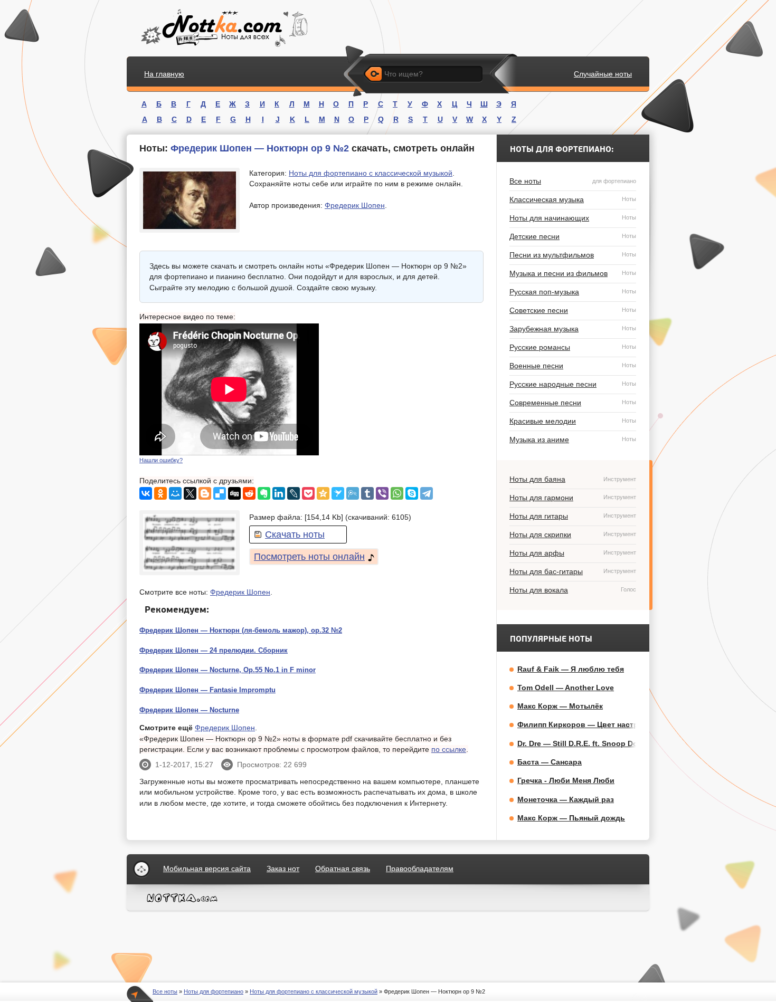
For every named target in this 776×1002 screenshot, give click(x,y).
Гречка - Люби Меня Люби (565, 780)
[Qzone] (323, 493)
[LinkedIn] (278, 493)
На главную (164, 74)
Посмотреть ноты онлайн (309, 556)
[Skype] (411, 493)
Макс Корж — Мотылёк (560, 706)
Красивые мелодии (572, 421)
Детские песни (572, 236)
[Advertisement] (404, 389)
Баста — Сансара (549, 762)
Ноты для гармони (572, 497)
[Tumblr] (367, 493)
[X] (190, 493)
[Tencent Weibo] (352, 493)
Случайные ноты (603, 74)
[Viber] (382, 493)
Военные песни (572, 365)
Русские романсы (572, 347)
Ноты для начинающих (572, 218)
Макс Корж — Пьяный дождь (571, 818)
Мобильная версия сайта (207, 868)
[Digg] (234, 493)
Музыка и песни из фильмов (572, 273)
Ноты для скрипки (572, 534)
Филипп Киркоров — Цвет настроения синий (601, 724)
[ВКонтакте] (145, 493)
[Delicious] (219, 493)
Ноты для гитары (572, 516)
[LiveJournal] (293, 493)
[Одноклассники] (160, 493)
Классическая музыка (572, 199)
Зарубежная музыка (572, 329)
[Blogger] (204, 493)
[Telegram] (426, 493)
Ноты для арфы (572, 553)
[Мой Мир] (175, 493)
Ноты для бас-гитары (572, 571)
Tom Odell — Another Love (565, 687)
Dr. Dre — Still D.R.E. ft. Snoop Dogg (582, 743)
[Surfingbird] (338, 493)
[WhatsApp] (397, 493)
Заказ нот (283, 868)
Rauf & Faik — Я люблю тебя (570, 669)
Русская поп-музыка (572, 292)
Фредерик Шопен (355, 205)
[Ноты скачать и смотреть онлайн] (223, 28)
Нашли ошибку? (161, 460)
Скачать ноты (295, 534)
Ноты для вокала (572, 590)
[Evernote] (264, 493)
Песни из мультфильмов (572, 255)
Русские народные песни (572, 384)
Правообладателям (419, 868)
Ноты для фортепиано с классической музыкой (370, 173)
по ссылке (448, 749)
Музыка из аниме (572, 439)
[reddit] (249, 493)
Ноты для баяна (572, 479)
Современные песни (572, 402)
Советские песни (572, 310)
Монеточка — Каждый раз (565, 799)
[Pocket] (308, 493)
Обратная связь (342, 868)
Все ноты (572, 181)
